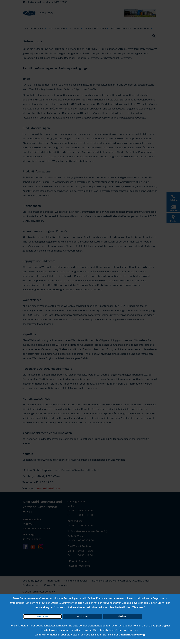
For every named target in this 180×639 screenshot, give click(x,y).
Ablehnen (122, 616)
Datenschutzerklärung (132, 634)
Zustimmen (82, 616)
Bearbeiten (42, 616)
